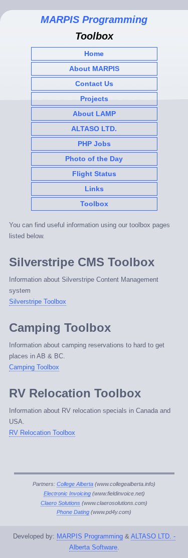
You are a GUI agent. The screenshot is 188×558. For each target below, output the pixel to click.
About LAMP (94, 114)
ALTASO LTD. (94, 129)
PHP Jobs (94, 144)
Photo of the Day (94, 159)
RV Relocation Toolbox (42, 432)
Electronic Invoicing (67, 493)
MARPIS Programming (94, 19)
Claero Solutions (60, 503)
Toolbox (94, 204)
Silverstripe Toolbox (37, 301)
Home (94, 54)
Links (94, 189)
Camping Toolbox (34, 367)
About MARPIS (94, 69)
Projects (94, 99)
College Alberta (75, 484)
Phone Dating (73, 512)
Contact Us (94, 84)
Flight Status (94, 174)
